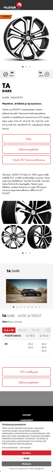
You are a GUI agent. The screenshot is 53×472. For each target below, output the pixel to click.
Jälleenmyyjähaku (29, 149)
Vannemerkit (26, 420)
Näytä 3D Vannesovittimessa (28, 160)
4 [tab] (24, 307)
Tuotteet (26, 415)
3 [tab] (30, 66)
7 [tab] (36, 307)
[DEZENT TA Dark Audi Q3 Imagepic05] (26, 291)
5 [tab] (28, 307)
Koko (29, 139)
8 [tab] (39, 307)
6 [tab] (32, 307)
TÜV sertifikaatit (29, 372)
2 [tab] (26, 66)
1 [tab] (23, 66)
